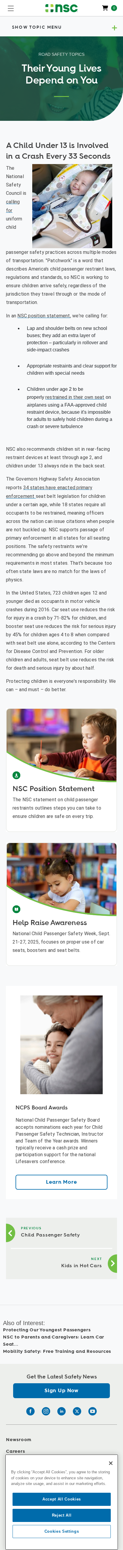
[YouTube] (92, 1411)
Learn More (61, 1182)
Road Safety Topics (61, 54)
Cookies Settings (61, 1531)
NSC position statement (43, 316)
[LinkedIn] (61, 1411)
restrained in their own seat (74, 397)
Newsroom (18, 1440)
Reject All (62, 1515)
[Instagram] (46, 1411)
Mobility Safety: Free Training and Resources (57, 1351)
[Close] (110, 1463)
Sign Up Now (61, 1390)
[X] (77, 1411)
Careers (15, 1451)
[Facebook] (30, 1411)
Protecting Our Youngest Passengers (47, 1330)
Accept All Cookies (61, 1499)
